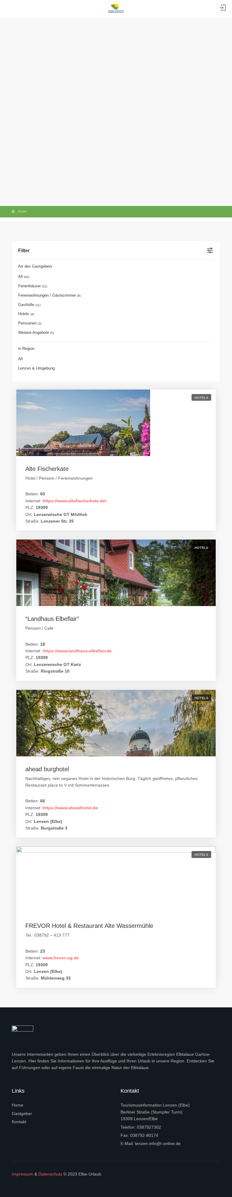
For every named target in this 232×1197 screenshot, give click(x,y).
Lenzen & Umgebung (36, 368)
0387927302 (149, 1127)
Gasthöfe (29, 304)
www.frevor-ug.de (61, 957)
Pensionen (29, 323)
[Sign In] (222, 8)
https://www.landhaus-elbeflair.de (77, 650)
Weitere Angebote (36, 332)
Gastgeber (22, 1113)
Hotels (26, 313)
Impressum (22, 1174)
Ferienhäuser (32, 286)
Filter (24, 250)
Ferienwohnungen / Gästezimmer (49, 295)
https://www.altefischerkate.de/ (74, 500)
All (23, 276)
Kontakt (19, 1121)
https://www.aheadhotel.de (70, 807)
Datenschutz (50, 1174)
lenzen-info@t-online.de (158, 1143)
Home (22, 211)
